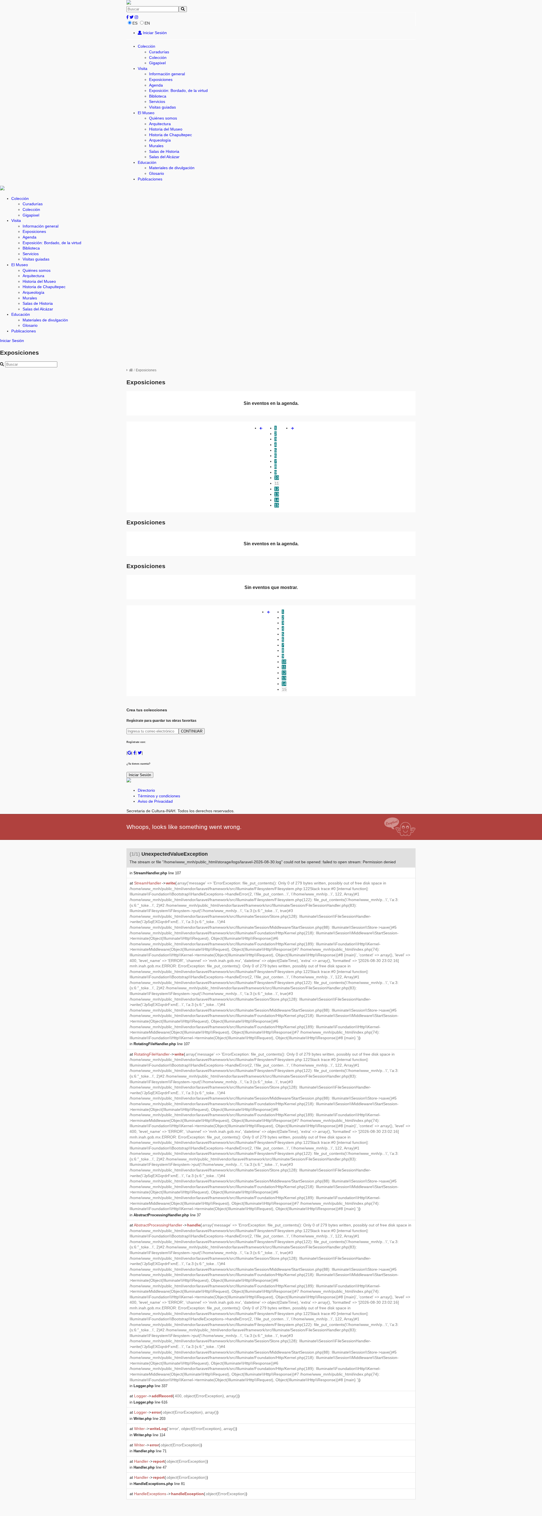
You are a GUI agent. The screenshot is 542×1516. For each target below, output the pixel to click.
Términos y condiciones (159, 796)
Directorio (146, 790)
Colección (146, 46)
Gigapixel (157, 63)
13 (276, 494)
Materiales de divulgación (171, 167)
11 (277, 483)
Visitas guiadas (162, 107)
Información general (167, 74)
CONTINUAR (191, 731)
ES (134, 23)
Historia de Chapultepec (170, 135)
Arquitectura (160, 124)
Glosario (156, 173)
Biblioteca (157, 96)
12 (276, 489)
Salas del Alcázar (164, 157)
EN (147, 23)
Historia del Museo (165, 129)
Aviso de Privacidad (155, 801)
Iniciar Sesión (154, 32)
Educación (147, 162)
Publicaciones (150, 179)
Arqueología (160, 140)
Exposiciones (160, 79)
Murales (156, 146)
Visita (142, 68)
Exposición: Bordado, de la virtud (178, 90)
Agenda (156, 85)
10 (276, 477)
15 (276, 505)
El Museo (146, 113)
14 (276, 500)
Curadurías (159, 52)
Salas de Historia (164, 151)
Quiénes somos (163, 118)
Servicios (157, 101)
